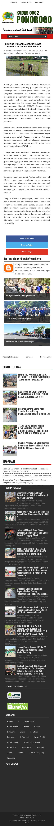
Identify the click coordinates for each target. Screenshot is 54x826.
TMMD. (21, 753)
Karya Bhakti (39, 737)
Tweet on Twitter (27, 245)
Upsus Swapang (37, 753)
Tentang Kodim (26, 2)
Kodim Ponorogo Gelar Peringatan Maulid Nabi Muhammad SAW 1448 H (33, 514)
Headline (34, 732)
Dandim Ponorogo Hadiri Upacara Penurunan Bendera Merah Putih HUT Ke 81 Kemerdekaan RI (33, 445)
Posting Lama (45, 357)
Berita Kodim (9, 53)
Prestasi (40, 747)
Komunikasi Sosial (32, 53)
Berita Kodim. (13, 726)
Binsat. (37, 726)
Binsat (26, 726)
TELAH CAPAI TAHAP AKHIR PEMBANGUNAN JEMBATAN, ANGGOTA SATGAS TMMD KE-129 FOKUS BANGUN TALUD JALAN (33, 429)
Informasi (19, 53)
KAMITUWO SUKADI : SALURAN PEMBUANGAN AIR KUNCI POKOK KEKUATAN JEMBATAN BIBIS (33, 394)
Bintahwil (11, 732)
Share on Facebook (27, 238)
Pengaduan (39, 2)
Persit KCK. (27, 747)
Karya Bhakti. (13, 742)
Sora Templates (23, 821)
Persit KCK (12, 747)
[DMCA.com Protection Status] (17, 706)
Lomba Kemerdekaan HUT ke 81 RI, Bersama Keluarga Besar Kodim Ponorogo (31, 650)
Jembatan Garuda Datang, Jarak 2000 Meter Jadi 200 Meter (27, 476)
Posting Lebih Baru (10, 357)
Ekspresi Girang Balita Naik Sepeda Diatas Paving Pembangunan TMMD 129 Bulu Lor (34, 411)
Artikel (10, 721)
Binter (22, 732)
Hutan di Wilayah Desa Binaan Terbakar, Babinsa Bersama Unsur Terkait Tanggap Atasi (32, 533)
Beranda (14, 2)
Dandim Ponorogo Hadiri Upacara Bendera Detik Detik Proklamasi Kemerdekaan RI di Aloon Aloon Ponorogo (32, 571)
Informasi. (24, 737)
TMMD (10, 753)
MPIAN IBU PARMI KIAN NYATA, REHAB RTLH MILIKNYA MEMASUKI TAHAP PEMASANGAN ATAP (34, 377)
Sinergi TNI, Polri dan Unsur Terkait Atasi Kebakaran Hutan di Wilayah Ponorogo (32, 495)
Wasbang (11, 758)
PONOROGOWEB (27, 817)
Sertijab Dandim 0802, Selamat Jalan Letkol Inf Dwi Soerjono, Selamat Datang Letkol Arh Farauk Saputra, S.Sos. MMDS (31, 669)
